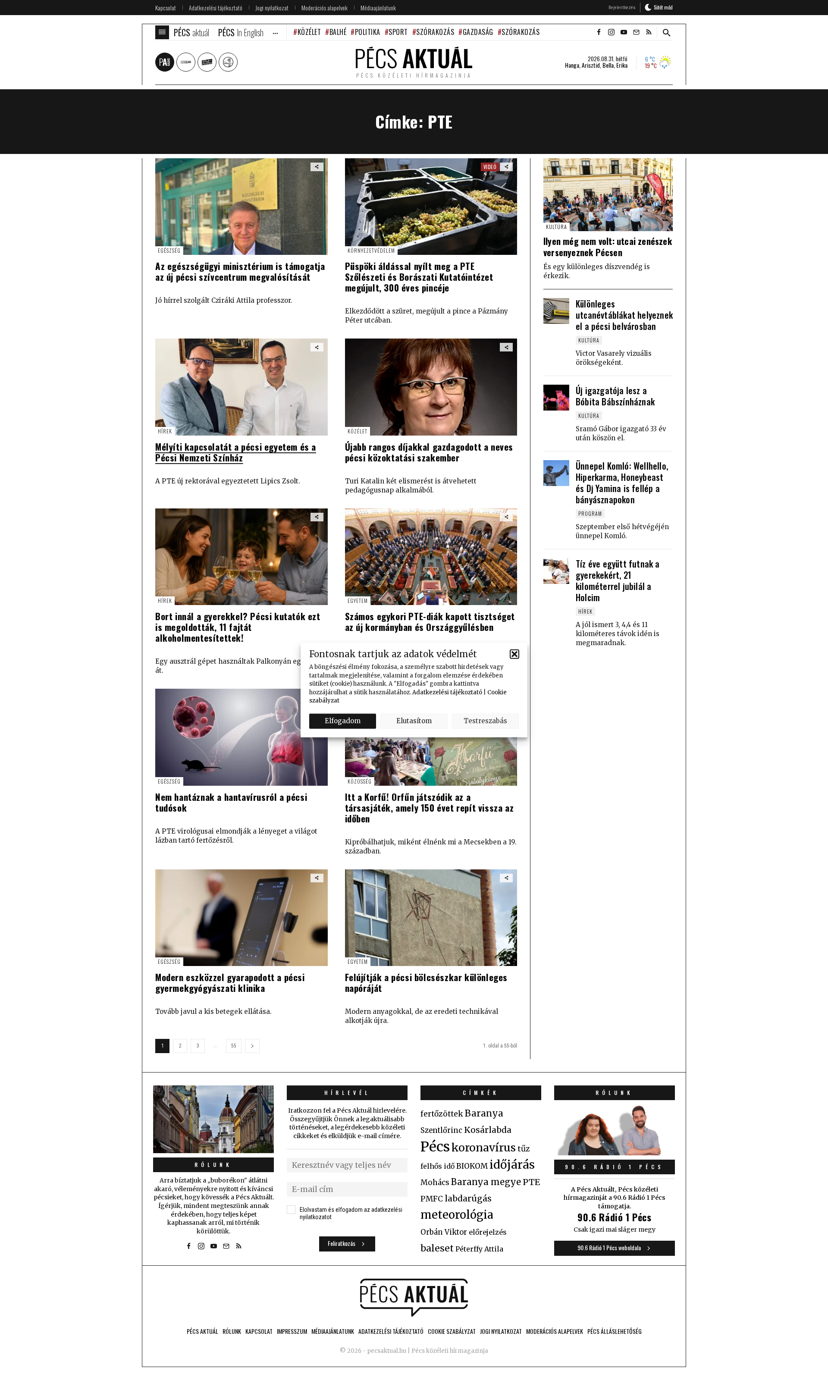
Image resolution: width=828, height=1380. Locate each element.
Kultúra (556, 226)
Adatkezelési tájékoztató (447, 692)
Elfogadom (343, 721)
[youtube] (624, 32)
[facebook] (599, 32)
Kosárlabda (487, 1130)
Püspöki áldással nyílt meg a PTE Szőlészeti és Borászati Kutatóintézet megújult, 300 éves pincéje (419, 276)
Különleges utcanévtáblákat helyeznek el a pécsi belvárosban (624, 314)
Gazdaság (478, 32)
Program (590, 513)
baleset (437, 1248)
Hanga (572, 65)
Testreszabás (485, 721)
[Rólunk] (213, 1119)
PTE (531, 1182)
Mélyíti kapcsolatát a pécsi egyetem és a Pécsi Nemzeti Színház (235, 452)
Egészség (169, 250)
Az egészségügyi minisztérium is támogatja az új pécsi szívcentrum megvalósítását (240, 271)
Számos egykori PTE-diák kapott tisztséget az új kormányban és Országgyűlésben (430, 621)
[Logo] (414, 1298)
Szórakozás (435, 32)
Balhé (337, 32)
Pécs (435, 1147)
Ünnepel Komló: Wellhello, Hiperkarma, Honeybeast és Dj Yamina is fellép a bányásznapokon (622, 482)
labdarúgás (468, 1198)
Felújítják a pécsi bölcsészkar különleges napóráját (426, 982)
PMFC (431, 1199)
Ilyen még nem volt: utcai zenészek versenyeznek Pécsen (607, 247)
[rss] (649, 32)
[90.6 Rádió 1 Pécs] (614, 1152)
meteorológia (456, 1215)
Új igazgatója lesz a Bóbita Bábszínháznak (615, 396)
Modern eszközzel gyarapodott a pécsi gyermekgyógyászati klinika (230, 982)
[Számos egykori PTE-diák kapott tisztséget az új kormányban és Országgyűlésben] (431, 556)
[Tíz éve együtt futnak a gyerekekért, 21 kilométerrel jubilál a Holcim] (556, 571)
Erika (621, 65)
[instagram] (611, 32)
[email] (636, 32)
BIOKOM (472, 1166)
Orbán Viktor (443, 1232)
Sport (398, 32)
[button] (514, 653)
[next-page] (252, 1046)
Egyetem (358, 600)
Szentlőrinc (441, 1130)
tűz (524, 1149)
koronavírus (484, 1147)
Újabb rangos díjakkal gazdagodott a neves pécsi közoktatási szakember (429, 452)
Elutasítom (414, 721)
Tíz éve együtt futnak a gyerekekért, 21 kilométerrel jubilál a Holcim (618, 580)
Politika (367, 32)
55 (233, 1046)
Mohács (434, 1182)
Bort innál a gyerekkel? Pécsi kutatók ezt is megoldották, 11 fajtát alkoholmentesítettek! (237, 626)
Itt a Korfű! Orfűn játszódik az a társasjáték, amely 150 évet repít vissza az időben (429, 807)
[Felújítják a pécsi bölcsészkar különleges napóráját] (431, 917)
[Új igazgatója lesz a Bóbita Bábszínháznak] (556, 398)
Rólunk (213, 1164)
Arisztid (591, 65)
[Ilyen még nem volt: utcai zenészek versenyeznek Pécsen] (608, 194)
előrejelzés (488, 1232)
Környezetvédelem (371, 250)
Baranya (484, 1113)
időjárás (512, 1165)
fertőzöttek (441, 1114)
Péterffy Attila (479, 1249)
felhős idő (437, 1166)
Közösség (360, 781)
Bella (608, 65)
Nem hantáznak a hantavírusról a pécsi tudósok (231, 802)
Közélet (309, 32)
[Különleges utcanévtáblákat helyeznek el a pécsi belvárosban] (556, 311)
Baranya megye (486, 1182)
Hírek (165, 431)
